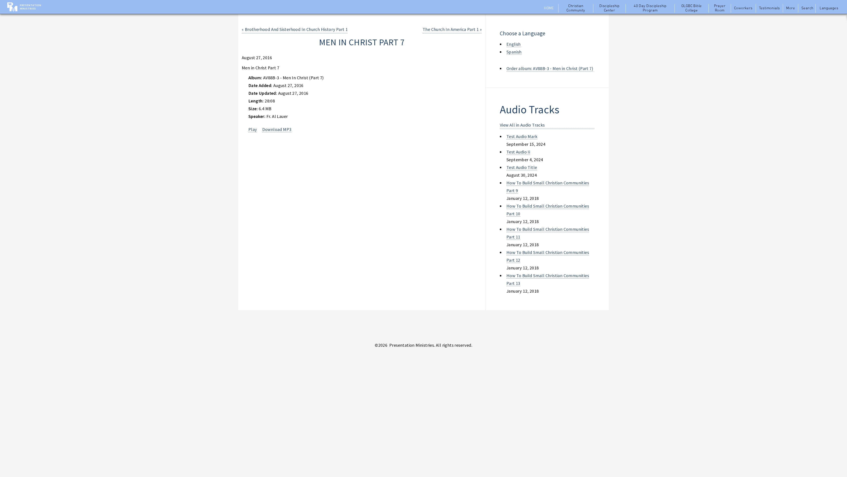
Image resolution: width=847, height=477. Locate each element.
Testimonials (769, 8)
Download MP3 (277, 129)
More (790, 8)
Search (807, 8)
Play (252, 129)
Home (549, 8)
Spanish (514, 52)
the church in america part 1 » (452, 29)
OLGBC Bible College (691, 8)
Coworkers (743, 8)
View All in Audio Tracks (522, 125)
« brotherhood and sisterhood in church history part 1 (295, 29)
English (513, 44)
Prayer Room (719, 8)
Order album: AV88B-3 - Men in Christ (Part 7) (549, 68)
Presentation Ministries (30, 7)
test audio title (521, 167)
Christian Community (575, 8)
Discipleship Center (609, 8)
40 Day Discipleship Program (650, 8)
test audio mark (521, 136)
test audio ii (518, 152)
